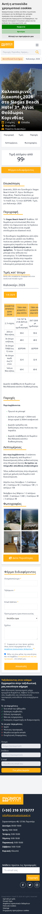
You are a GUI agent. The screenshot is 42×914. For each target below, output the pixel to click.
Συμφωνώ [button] (21, 27)
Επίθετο (5, 750)
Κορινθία (10, 125)
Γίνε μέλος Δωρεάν (21, 770)
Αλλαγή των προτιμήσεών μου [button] (21, 36)
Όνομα (4, 742)
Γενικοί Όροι (7, 901)
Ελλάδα (25, 122)
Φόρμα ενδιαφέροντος (21, 170)
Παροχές (34, 135)
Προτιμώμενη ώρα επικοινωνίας (19, 613)
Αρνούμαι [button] (21, 32)
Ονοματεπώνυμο (12, 578)
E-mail (4, 759)
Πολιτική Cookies (9, 906)
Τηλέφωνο (9, 590)
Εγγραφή (33, 877)
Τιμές (21, 135)
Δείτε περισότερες (23, 558)
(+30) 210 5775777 (18, 810)
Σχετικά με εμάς (9, 899)
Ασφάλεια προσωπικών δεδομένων (18, 649)
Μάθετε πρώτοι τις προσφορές (19, 865)
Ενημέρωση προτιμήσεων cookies (16, 910)
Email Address (11, 602)
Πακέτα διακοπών (15, 128)
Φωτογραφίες (31, 143)
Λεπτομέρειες (11, 143)
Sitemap (6, 908)
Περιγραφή (9, 135)
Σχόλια (7, 625)
